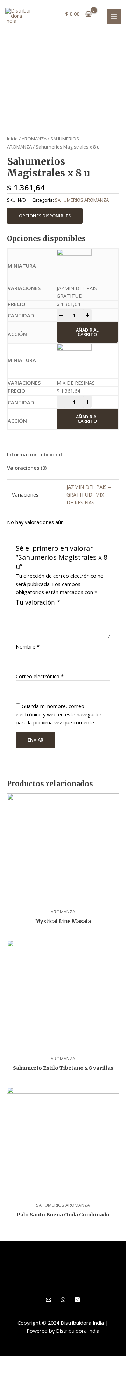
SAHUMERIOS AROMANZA (82, 200)
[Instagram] (77, 1299)
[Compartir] (37, 1362)
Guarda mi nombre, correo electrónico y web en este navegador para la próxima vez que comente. (59, 714)
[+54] (63, 1299)
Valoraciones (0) (27, 467)
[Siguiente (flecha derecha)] (37, 1374)
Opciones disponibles (45, 215)
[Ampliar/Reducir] (87, 1362)
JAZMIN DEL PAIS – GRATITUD (88, 490)
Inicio (12, 139)
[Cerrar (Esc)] (12, 1362)
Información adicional (34, 454)
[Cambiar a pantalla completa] (62, 1362)
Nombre (28, 646)
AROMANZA (34, 139)
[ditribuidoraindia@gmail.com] (48, 1299)
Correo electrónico (40, 676)
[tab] (63, 454)
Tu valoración (38, 602)
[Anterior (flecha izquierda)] (12, 1374)
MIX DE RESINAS (85, 498)
